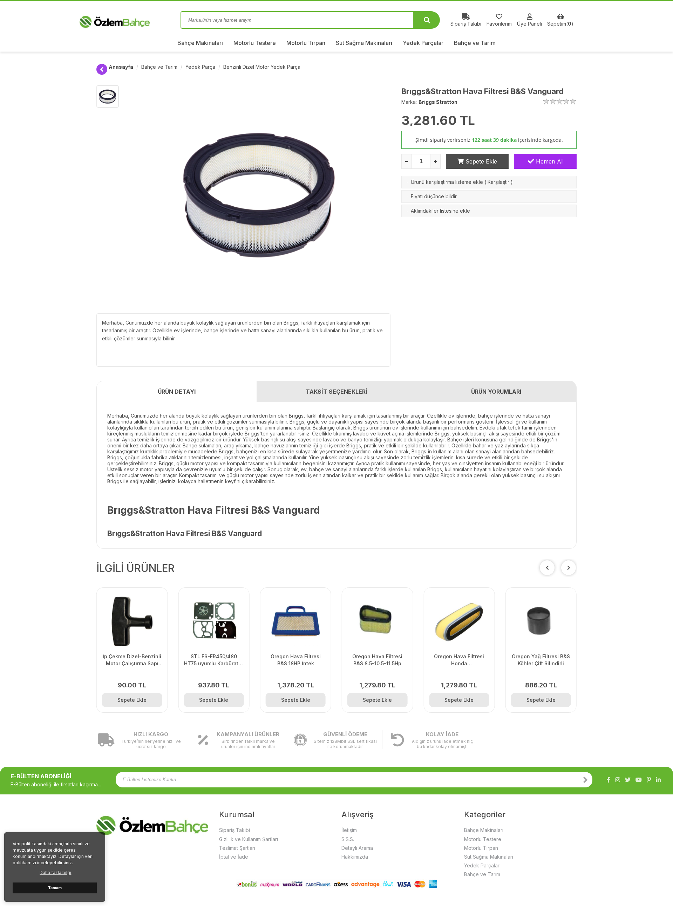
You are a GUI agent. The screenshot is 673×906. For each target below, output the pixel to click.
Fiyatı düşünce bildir (434, 196)
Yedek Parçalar (423, 42)
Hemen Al (548, 161)
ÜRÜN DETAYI (177, 391)
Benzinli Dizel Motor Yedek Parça (261, 67)
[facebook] (608, 779)
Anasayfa (121, 67)
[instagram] (617, 779)
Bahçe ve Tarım (475, 42)
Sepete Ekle (480, 161)
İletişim (349, 830)
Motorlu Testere (254, 42)
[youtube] (639, 779)
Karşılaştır (498, 182)
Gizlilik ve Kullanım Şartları (248, 839)
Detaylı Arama (357, 848)
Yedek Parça (200, 67)
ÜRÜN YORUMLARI (496, 391)
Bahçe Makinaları (200, 42)
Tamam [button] (55, 888)
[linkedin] (658, 779)
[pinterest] (649, 779)
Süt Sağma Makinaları (364, 42)
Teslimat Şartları (237, 848)
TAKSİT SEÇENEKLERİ (336, 391)
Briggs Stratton (438, 102)
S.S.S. (347, 839)
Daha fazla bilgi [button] (55, 872)
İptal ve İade (233, 857)
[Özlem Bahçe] (133, 20)
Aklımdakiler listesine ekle (440, 211)
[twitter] (627, 779)
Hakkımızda (354, 857)
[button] (568, 567)
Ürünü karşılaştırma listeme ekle (447, 182)
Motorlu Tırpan (305, 42)
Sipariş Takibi (234, 830)
